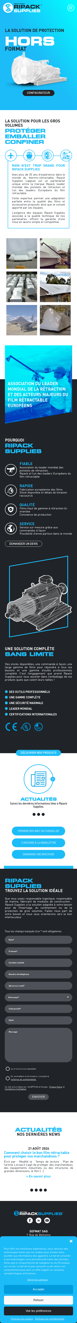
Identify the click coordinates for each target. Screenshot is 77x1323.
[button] (71, 1241)
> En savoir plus (38, 1176)
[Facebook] (30, 1220)
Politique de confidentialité (49, 1318)
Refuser (38, 1300)
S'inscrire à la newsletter (38, 842)
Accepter (38, 1289)
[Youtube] (47, 1220)
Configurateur (38, 92)
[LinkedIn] (38, 1220)
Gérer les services (37, 1279)
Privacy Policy (55, 1087)
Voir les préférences (38, 1310)
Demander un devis (23, 543)
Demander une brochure (38, 854)
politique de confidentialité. (23, 1079)
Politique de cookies (22, 1318)
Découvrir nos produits (38, 752)
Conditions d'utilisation (15, 1089)
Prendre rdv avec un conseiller (38, 831)
